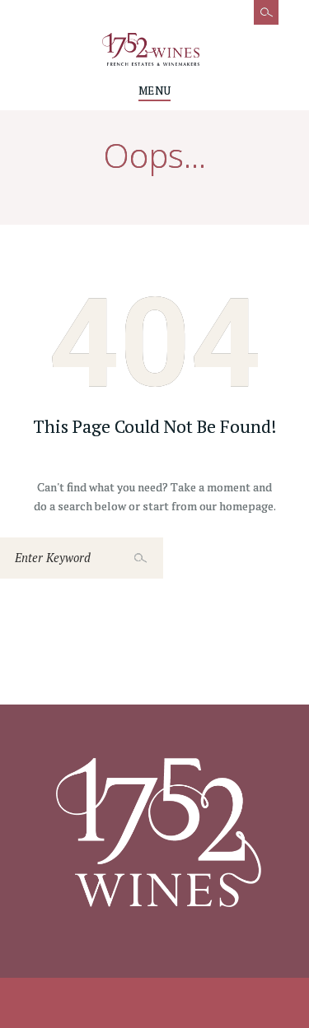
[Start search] (142, 558)
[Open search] (258, 20)
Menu (154, 90)
